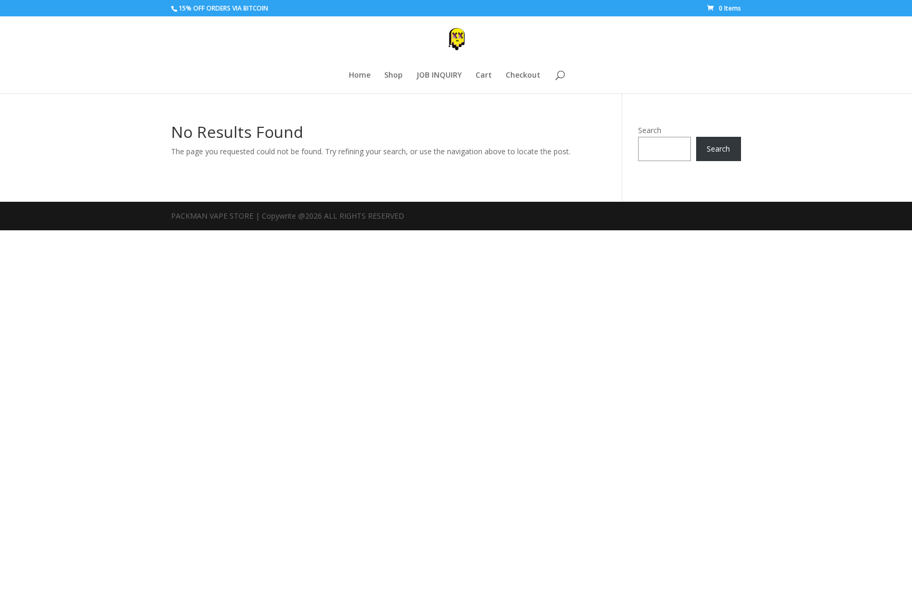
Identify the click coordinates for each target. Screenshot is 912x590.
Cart (484, 75)
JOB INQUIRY (439, 75)
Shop (393, 75)
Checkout (523, 75)
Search (649, 130)
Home (359, 75)
